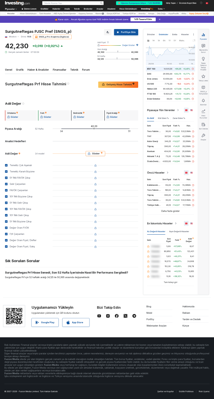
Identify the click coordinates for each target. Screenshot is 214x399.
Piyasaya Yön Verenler (161, 110)
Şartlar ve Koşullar (165, 391)
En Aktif (150, 118)
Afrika (183, 13)
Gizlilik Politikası (186, 391)
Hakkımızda (188, 306)
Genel (8, 69)
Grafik (20, 69)
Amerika (142, 13)
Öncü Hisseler (156, 172)
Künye (186, 325)
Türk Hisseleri (45, 13)
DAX (149, 74)
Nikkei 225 (152, 89)
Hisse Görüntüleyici (128, 9)
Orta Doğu (161, 13)
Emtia (174, 34)
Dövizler (151, 34)
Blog (148, 306)
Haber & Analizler (38, 69)
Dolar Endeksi (153, 99)
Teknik (74, 69)
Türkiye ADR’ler (129, 13)
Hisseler (11, 13)
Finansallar (59, 69)
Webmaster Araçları (156, 325)
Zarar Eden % (179, 118)
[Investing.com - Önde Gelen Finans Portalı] (17, 3)
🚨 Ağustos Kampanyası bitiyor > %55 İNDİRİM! (139, 3)
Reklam (186, 313)
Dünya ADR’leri (113, 13)
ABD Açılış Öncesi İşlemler (65, 13)
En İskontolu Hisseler (160, 223)
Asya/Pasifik (173, 13)
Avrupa (151, 13)
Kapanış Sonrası (86, 13)
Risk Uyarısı (204, 391)
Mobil (149, 313)
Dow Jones (152, 79)
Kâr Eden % (163, 118)
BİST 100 (151, 69)
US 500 (150, 84)
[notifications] (201, 2)
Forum (86, 69)
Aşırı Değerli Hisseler (179, 231)
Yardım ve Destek (192, 319)
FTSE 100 (151, 94)
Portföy (150, 319)
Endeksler (163, 34)
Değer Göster (128, 45)
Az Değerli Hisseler (156, 231)
